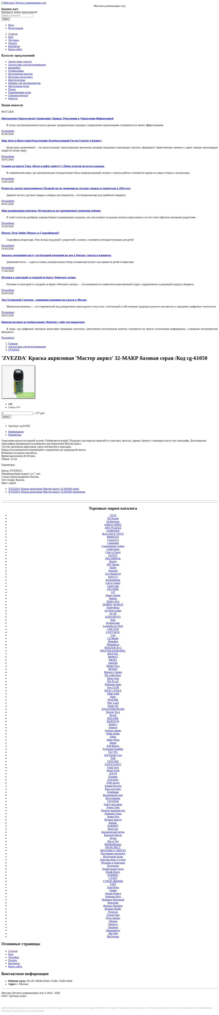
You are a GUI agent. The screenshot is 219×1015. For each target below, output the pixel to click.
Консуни (113, 828)
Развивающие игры (19, 92)
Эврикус (113, 924)
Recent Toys (113, 712)
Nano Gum (113, 678)
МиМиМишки (113, 844)
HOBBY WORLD (113, 604)
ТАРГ (113, 884)
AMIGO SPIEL (113, 524)
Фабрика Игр (113, 896)
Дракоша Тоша (112, 813)
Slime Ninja (113, 739)
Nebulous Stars (113, 684)
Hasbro (113, 598)
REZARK (113, 718)
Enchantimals (113, 579)
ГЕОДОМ (113, 801)
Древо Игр (113, 816)
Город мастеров (113, 804)
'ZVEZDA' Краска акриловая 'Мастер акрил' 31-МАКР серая (43, 488)
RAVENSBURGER (113, 709)
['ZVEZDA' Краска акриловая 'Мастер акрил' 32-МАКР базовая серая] (18, 398)
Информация (15, 431)
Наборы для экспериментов (24, 83)
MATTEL (112, 653)
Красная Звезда (113, 835)
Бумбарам (113, 792)
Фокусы (13, 98)
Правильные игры (113, 868)
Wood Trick (113, 770)
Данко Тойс (113, 807)
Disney (113, 561)
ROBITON (113, 721)
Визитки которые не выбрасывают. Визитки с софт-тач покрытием (43, 322)
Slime (113, 736)
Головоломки (16, 70)
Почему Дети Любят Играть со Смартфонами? (30, 232)
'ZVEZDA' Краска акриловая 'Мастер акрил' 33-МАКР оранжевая (46, 491)
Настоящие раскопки (113, 853)
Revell (113, 715)
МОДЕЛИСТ (113, 847)
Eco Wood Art (113, 573)
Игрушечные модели (20, 73)
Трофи (113, 890)
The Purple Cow (113, 755)
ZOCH (113, 773)
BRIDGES (113, 536)
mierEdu (113, 662)
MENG (113, 659)
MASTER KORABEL (113, 650)
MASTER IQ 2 (113, 647)
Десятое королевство (113, 810)
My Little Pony (113, 675)
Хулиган (113, 911)
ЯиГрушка (113, 936)
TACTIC (113, 752)
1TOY (113, 515)
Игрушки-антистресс (20, 76)
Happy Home (113, 595)
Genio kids (113, 586)
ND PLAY (113, 681)
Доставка (13, 40)
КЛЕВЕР (113, 825)
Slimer (113, 742)
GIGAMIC (113, 589)
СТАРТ (113, 878)
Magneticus (113, 644)
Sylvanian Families (113, 749)
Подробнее (7, 130)
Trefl (112, 758)
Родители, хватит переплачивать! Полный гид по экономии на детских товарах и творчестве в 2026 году (66, 188)
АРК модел (113, 782)
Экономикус (113, 930)
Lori (113, 635)
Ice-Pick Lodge (113, 610)
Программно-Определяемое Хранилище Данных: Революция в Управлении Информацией (57, 118)
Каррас (113, 822)
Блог (11, 37)
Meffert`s (113, 656)
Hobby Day (113, 601)
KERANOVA (113, 616)
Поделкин (113, 865)
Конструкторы (16, 80)
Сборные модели (18, 95)
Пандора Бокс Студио (113, 859)
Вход (11, 25)
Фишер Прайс (113, 908)
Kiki (113, 619)
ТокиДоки (113, 887)
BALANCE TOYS (113, 533)
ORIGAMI (113, 693)
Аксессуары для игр (20, 61)
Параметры (14, 434)
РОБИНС (113, 875)
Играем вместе (113, 819)
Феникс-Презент (113, 905)
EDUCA (113, 576)
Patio (113, 696)
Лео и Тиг (113, 841)
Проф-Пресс (113, 872)
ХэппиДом (113, 915)
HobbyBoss (113, 607)
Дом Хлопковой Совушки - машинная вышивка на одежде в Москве (44, 299)
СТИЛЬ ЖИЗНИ (113, 881)
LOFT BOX (113, 632)
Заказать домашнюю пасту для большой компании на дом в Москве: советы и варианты (56, 255)
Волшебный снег (113, 795)
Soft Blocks (113, 745)
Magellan (113, 641)
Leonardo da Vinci (113, 626)
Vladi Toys (113, 767)
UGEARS (113, 761)
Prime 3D (113, 706)
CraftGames (112, 549)
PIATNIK (113, 699)
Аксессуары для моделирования (27, 64)
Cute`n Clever (113, 552)
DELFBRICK (113, 558)
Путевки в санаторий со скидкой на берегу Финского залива (38, 277)
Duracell (113, 570)
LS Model (112, 638)
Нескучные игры (113, 856)
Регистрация (15, 28)
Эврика (113, 921)
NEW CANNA (112, 690)
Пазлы (12, 89)
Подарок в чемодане (113, 862)
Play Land (113, 702)
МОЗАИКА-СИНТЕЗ (113, 850)
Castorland (113, 543)
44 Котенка (112, 521)
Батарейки (14, 67)
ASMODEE (113, 530)
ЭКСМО (113, 933)
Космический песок (113, 832)
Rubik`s (113, 724)
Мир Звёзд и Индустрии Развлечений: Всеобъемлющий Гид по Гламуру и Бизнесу (51, 140)
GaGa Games (113, 583)
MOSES (113, 669)
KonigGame (113, 623)
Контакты (14, 46)
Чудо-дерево (113, 918)
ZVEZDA (14, 349)
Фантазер (112, 902)
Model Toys (112, 666)
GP (113, 592)
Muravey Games (113, 672)
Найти (6, 19)
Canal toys (113, 539)
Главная (12, 33)
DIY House (113, 564)
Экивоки (113, 927)
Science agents (113, 730)
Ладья (113, 838)
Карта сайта (15, 49)
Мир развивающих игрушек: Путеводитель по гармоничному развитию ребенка (51, 210)
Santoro (113, 727)
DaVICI (112, 555)
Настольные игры (18, 86)
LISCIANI (113, 629)
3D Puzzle (113, 518)
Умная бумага (113, 893)
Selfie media (113, 733)
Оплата (12, 43)
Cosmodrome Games (113, 546)
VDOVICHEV (113, 764)
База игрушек (113, 789)
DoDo (113, 567)
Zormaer (113, 776)
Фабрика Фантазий (113, 899)
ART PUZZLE (113, 527)
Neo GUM (113, 687)
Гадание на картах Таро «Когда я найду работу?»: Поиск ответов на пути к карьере (52, 166)
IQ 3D (113, 613)
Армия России (113, 785)
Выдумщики (113, 798)
